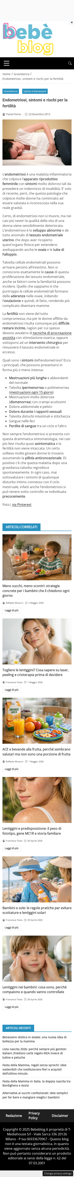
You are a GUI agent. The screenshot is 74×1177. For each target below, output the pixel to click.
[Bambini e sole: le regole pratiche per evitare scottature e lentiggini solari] (37, 879)
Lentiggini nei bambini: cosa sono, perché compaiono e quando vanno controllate (34, 989)
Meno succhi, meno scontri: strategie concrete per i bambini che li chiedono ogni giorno (35, 591)
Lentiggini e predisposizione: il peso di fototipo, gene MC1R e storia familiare (31, 830)
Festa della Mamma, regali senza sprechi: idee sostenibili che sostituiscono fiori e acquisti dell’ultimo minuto (34, 1069)
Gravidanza (10, 91)
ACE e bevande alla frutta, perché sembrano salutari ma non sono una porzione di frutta (36, 751)
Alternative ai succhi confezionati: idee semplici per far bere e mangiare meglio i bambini (35, 1095)
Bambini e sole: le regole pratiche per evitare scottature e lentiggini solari (37, 910)
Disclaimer (60, 1115)
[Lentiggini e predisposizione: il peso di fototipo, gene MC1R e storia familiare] (37, 800)
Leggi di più (11, 610)
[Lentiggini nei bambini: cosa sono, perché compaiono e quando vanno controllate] (37, 959)
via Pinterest (21, 504)
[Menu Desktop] (6, 63)
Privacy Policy (34, 1115)
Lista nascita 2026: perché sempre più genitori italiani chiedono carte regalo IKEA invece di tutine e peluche (34, 1053)
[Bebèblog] (27, 38)
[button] (70, 63)
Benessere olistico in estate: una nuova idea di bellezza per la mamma (34, 1039)
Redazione (14, 1115)
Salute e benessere (34, 91)
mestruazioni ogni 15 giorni (31, 392)
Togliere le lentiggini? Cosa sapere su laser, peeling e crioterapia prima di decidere (35, 672)
